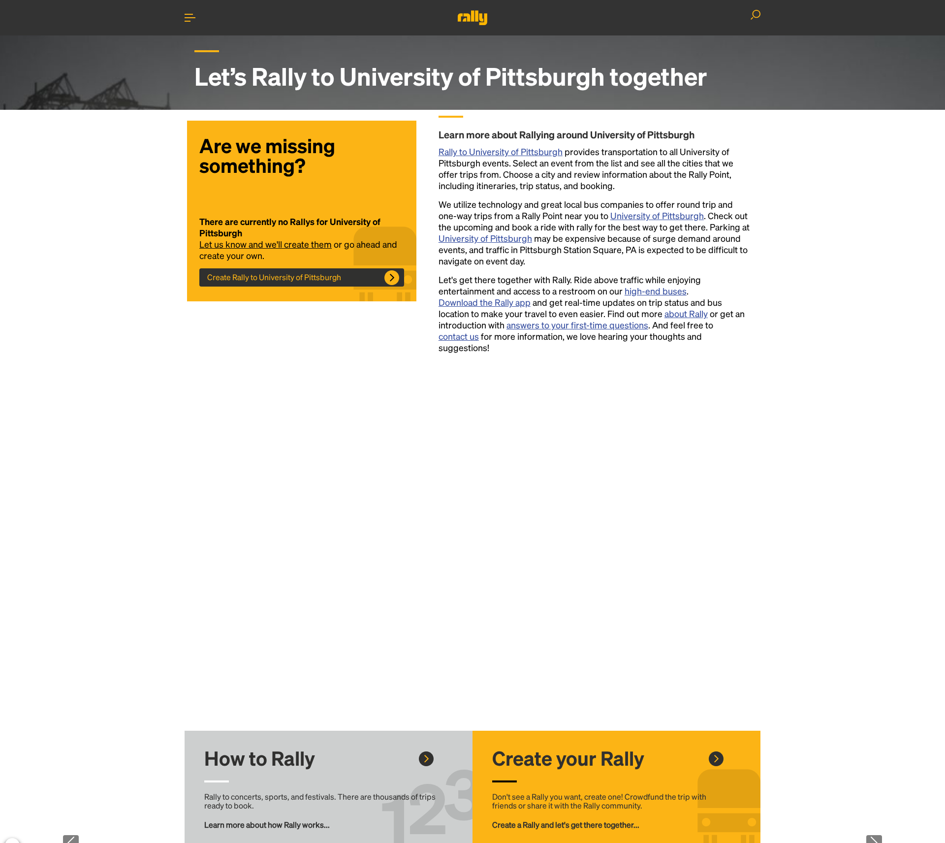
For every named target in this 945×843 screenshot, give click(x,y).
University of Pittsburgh (657, 215)
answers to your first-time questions (577, 324)
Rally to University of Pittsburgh (501, 151)
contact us (459, 336)
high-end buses (656, 290)
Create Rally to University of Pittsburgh (274, 277)
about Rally (686, 313)
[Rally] (472, 17)
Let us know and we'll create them (265, 244)
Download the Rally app (485, 302)
